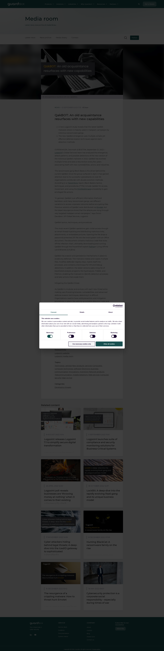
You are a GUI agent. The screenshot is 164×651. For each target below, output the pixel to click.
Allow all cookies (109, 344)
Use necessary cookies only (82, 344)
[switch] (71, 336)
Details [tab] (82, 312)
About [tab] (110, 312)
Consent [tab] (53, 312)
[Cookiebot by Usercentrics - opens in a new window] (114, 306)
